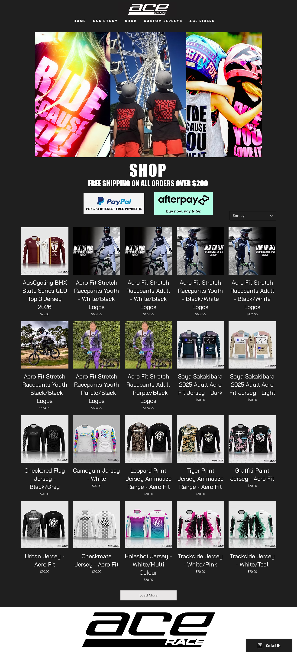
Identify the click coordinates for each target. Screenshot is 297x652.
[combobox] (253, 215)
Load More (148, 595)
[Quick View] (44, 251)
